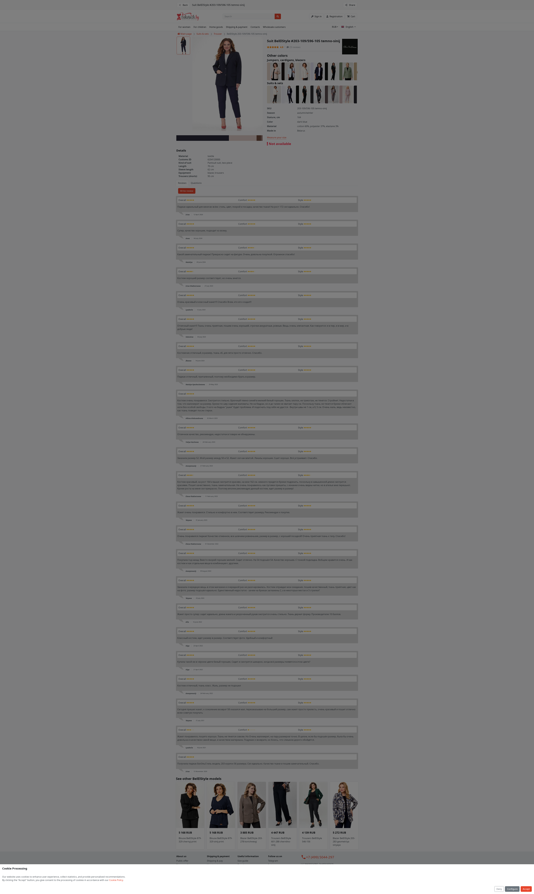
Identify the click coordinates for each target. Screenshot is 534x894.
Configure (512, 889)
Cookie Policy (116, 880)
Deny (499, 889)
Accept (526, 889)
